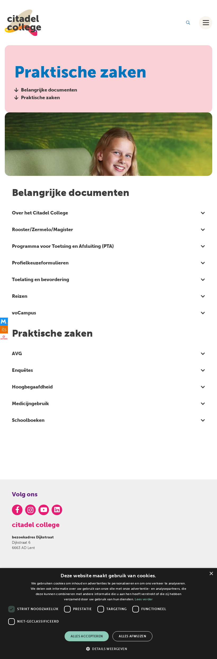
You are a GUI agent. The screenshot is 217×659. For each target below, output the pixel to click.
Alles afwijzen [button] (132, 636)
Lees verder (144, 599)
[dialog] (108, 613)
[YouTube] (43, 510)
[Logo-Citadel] (23, 23)
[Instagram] (30, 510)
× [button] (211, 574)
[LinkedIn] (57, 510)
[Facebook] (17, 510)
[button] (188, 22)
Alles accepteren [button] (87, 636)
